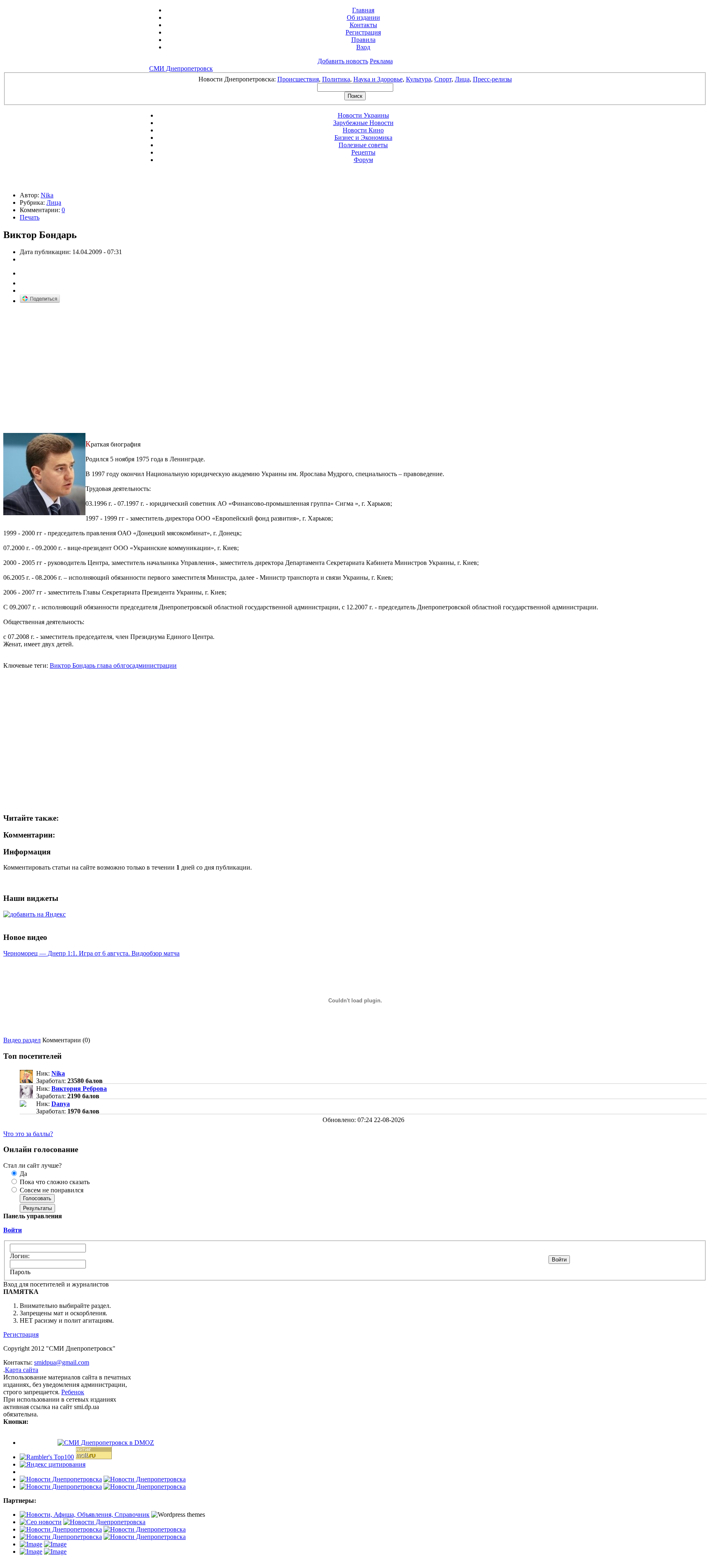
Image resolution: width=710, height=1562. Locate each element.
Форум (363, 159)
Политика (336, 79)
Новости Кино (363, 130)
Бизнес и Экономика (363, 137)
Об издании (363, 17)
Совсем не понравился (50, 1190)
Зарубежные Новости (363, 122)
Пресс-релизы (492, 79)
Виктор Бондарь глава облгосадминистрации (113, 665)
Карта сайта (21, 1369)
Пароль (20, 1271)
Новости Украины (363, 115)
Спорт (443, 79)
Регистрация (363, 32)
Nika (47, 195)
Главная (363, 10)
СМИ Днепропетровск (181, 68)
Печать (29, 217)
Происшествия (298, 79)
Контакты (363, 24)
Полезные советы (363, 144)
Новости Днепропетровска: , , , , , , (355, 79)
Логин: (20, 1255)
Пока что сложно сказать (54, 1181)
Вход (363, 47)
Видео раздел (22, 1040)
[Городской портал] (85, 1514)
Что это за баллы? (28, 1133)
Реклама (381, 61)
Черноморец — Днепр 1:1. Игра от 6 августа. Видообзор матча (91, 953)
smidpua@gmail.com (61, 1362)
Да (22, 1173)
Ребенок (72, 1391)
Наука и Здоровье (378, 79)
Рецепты (363, 152)
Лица (462, 79)
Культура (418, 79)
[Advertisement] (72, 368)
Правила (363, 39)
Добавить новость (343, 61)
